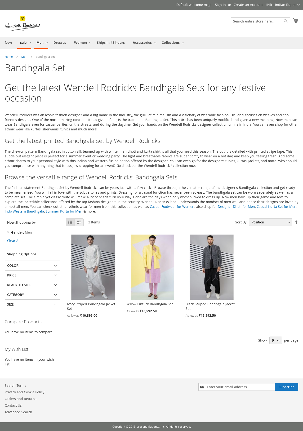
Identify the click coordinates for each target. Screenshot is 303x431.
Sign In (220, 4)
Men (24, 56)
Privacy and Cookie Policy (24, 392)
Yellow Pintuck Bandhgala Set (149, 304)
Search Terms (15, 385)
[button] (283, 5)
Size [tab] (10, 304)
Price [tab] (11, 275)
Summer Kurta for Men (64, 211)
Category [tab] (15, 294)
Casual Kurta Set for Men (276, 206)
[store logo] (22, 23)
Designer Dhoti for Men (236, 206)
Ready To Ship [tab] (19, 285)
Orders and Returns (20, 398)
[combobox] (260, 21)
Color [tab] (12, 265)
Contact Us (13, 405)
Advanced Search (18, 412)
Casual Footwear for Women (172, 206)
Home (9, 56)
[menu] (151, 43)
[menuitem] (8, 42)
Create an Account (248, 4)
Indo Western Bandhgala (24, 211)
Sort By (240, 222)
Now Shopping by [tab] (21, 222)
